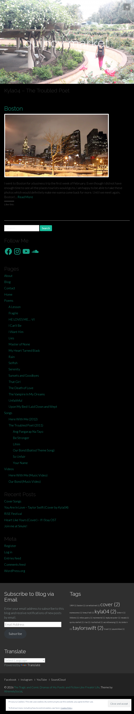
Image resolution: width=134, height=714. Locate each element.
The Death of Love (21, 388)
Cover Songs (12, 501)
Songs (8, 413)
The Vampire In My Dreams (27, 394)
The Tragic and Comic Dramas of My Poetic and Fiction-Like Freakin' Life (57, 687)
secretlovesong (110, 622)
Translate (33, 665)
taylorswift (88, 628)
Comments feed (14, 564)
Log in (8, 552)
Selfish (13, 363)
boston (81, 605)
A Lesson (15, 307)
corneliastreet (93, 605)
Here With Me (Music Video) (28, 475)
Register (10, 546)
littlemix (74, 618)
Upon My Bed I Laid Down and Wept (33, 406)
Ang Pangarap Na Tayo (28, 431)
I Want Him (16, 332)
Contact (9, 288)
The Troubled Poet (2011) (26, 425)
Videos (9, 469)
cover (110, 604)
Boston (13, 108)
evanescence (76, 612)
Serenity (14, 369)
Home (8, 294)
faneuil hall (88, 612)
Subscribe (15, 634)
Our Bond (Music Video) (25, 481)
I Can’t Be (15, 325)
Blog (7, 282)
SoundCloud (58, 679)
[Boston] (67, 145)
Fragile (13, 313)
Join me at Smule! (15, 526)
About (8, 276)
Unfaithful (15, 400)
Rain (12, 357)
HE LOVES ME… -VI (22, 319)
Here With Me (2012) (23, 419)
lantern (121, 612)
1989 (73, 605)
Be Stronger (21, 438)
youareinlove (118, 629)
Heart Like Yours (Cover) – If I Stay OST (30, 520)
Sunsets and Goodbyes (24, 375)
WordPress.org (14, 571)
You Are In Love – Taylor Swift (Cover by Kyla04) (36, 507)
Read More (25, 197)
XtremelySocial (13, 691)
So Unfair (19, 456)
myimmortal (99, 618)
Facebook (10, 679)
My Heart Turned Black (24, 350)
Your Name (20, 463)
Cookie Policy (66, 708)
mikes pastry (86, 618)
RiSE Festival (13, 514)
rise (87, 622)
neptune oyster (113, 618)
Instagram (26, 679)
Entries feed (12, 558)
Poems (8, 300)
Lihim (16, 444)
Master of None (19, 344)
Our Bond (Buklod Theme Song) (33, 450)
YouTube (42, 679)
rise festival (97, 622)
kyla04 (105, 611)
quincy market (77, 622)
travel (107, 629)
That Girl (15, 382)
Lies (11, 338)
